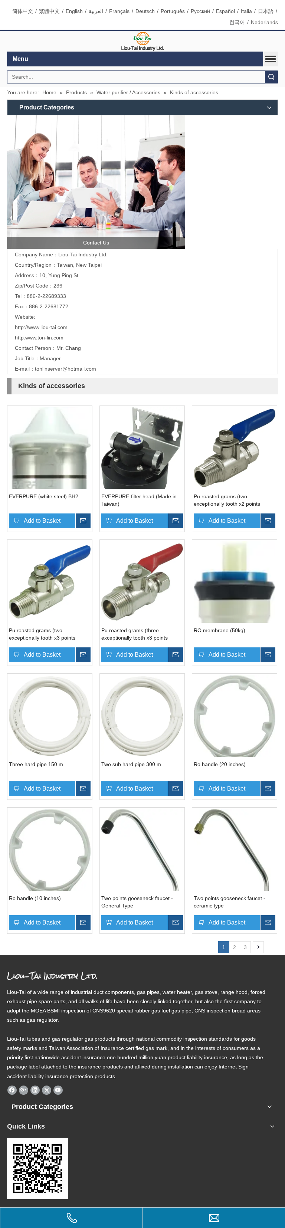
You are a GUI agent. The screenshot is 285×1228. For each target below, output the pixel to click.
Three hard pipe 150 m (36, 764)
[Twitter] (46, 1090)
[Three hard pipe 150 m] (50, 715)
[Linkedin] (35, 1090)
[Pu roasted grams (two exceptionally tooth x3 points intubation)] (50, 581)
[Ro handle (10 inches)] (50, 885)
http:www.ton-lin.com (39, 338)
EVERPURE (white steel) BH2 (43, 496)
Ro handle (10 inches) (35, 898)
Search (271, 77)
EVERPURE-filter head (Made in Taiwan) (139, 500)
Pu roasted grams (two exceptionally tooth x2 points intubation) (227, 500)
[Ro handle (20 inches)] (234, 751)
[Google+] (23, 1090)
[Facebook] (12, 1090)
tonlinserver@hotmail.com (65, 369)
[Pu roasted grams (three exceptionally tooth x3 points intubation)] (142, 581)
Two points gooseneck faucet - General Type (137, 902)
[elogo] (142, 41)
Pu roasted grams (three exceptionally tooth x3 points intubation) (134, 634)
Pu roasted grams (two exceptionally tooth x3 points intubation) (42, 634)
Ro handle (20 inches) (220, 764)
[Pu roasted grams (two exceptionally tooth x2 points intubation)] (234, 447)
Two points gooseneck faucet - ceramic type (229, 902)
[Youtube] (58, 1090)
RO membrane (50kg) (219, 630)
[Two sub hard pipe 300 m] (142, 715)
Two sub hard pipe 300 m (131, 764)
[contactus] (96, 182)
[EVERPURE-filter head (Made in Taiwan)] (142, 455)
